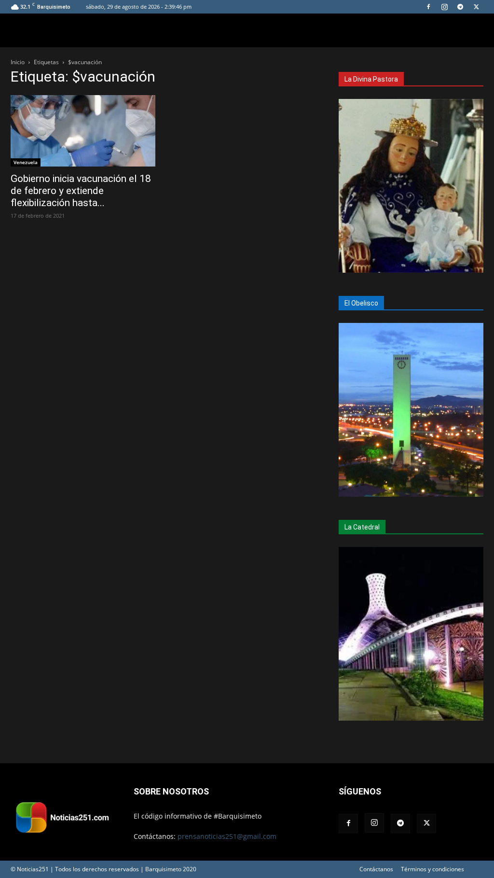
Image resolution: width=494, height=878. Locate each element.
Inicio (18, 62)
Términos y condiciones (432, 869)
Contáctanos (376, 869)
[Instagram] (444, 7)
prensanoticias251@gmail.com (227, 836)
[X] (476, 7)
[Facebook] (428, 7)
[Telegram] (460, 7)
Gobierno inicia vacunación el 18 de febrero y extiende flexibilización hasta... (81, 191)
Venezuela (26, 162)
